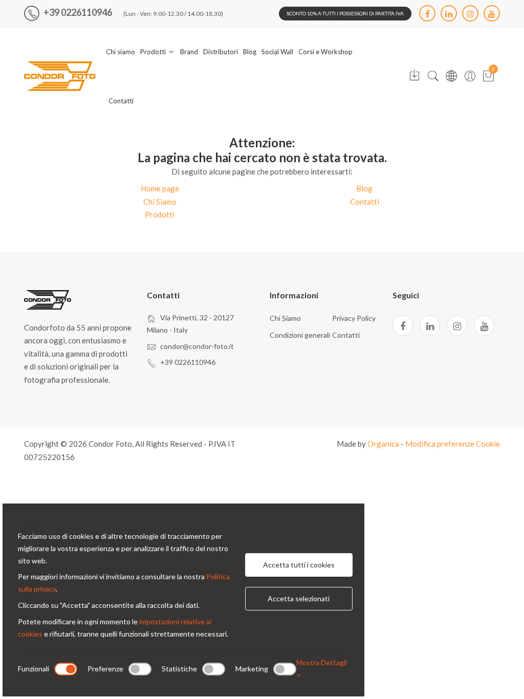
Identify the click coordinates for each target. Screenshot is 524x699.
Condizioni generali (300, 335)
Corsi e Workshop (325, 52)
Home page (160, 188)
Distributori (220, 52)
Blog (249, 52)
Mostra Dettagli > (321, 668)
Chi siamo (120, 52)
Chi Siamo (160, 201)
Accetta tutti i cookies (299, 564)
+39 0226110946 (77, 12)
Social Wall (277, 52)
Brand (189, 52)
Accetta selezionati (299, 598)
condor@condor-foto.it (197, 346)
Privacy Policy (354, 318)
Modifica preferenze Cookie (452, 443)
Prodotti (153, 52)
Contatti (121, 101)
